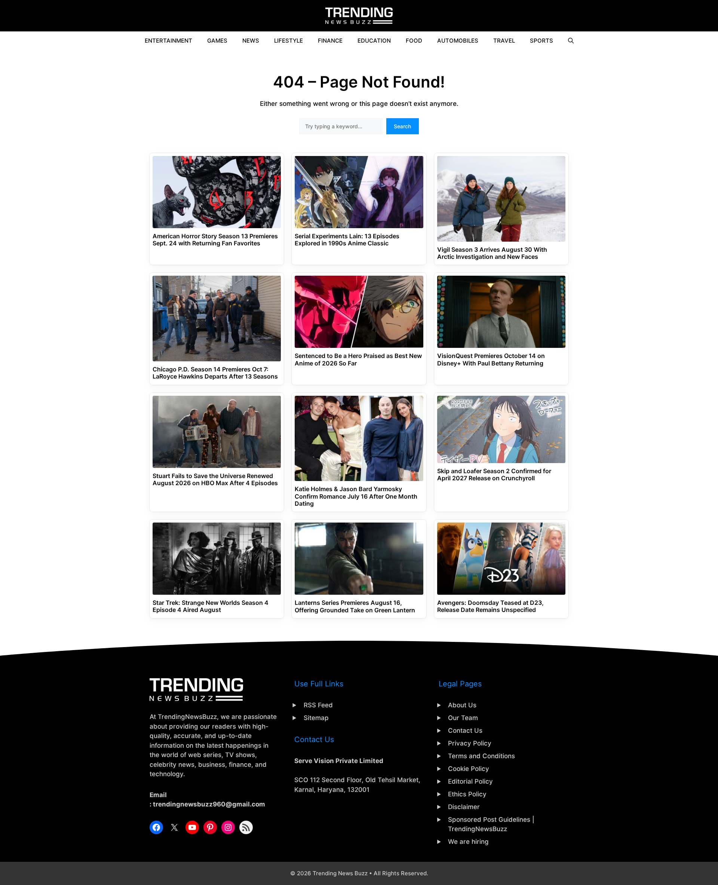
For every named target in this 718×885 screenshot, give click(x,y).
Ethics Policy (467, 794)
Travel (504, 40)
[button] (571, 40)
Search (402, 126)
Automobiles (457, 40)
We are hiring (468, 841)
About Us (462, 705)
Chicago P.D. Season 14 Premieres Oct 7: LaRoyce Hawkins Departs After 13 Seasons (215, 373)
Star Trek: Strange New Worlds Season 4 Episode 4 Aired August (211, 606)
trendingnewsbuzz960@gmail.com (209, 804)
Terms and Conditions (481, 756)
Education (374, 40)
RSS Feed (318, 705)
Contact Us (465, 730)
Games (217, 40)
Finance (330, 40)
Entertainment (168, 40)
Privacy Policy (469, 743)
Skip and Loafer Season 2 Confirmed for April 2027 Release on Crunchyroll (494, 475)
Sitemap (316, 718)
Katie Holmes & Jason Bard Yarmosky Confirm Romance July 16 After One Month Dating (356, 496)
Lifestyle (288, 40)
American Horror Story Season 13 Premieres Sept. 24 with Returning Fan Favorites (215, 240)
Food (414, 40)
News (250, 40)
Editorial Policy (470, 781)
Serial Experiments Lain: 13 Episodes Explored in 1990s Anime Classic (347, 240)
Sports (541, 40)
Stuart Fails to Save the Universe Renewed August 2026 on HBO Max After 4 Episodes (215, 479)
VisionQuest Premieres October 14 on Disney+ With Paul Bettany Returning (491, 359)
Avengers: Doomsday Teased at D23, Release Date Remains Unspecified (490, 606)
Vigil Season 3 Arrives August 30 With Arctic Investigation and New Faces (492, 253)
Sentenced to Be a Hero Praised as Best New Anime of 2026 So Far (358, 359)
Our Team (463, 718)
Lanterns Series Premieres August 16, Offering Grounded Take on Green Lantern (355, 606)
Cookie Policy (468, 768)
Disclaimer (464, 807)
